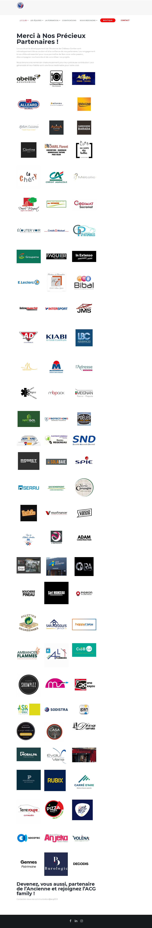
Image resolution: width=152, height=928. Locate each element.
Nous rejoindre (87, 20)
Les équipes (35, 20)
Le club (23, 20)
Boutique (107, 20)
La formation (51, 20)
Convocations (69, 20)
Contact (125, 20)
